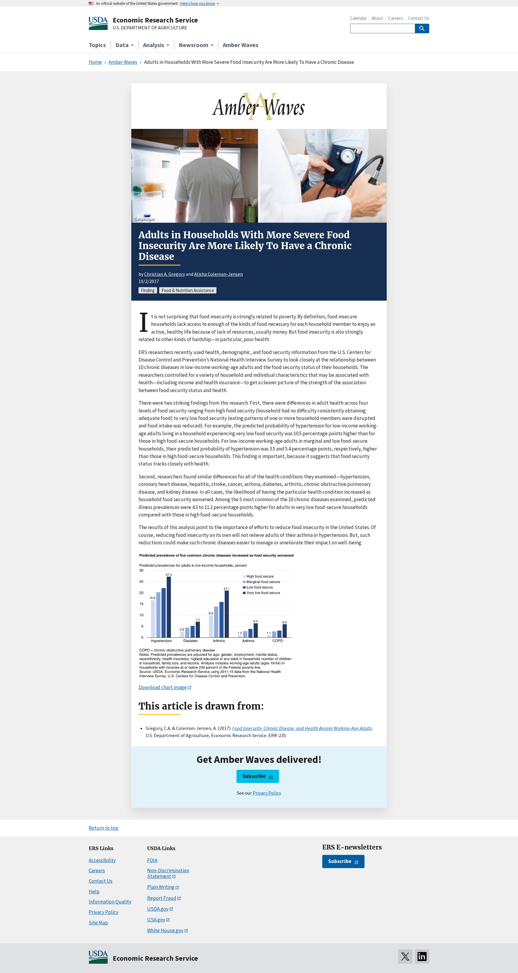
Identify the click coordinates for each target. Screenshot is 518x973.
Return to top (103, 828)
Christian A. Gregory (164, 274)
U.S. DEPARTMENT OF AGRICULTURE (150, 28)
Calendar (358, 18)
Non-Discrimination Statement (168, 873)
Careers (395, 18)
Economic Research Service (155, 20)
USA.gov (156, 919)
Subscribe (254, 776)
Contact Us (418, 18)
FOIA (152, 860)
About (377, 18)
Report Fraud (161, 898)
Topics (97, 45)
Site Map (98, 922)
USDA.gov (157, 909)
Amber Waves (240, 45)
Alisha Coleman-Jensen (218, 274)
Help (94, 891)
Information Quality (110, 901)
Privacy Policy (267, 793)
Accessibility (102, 860)
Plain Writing (160, 887)
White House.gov (165, 930)
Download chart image (162, 687)
